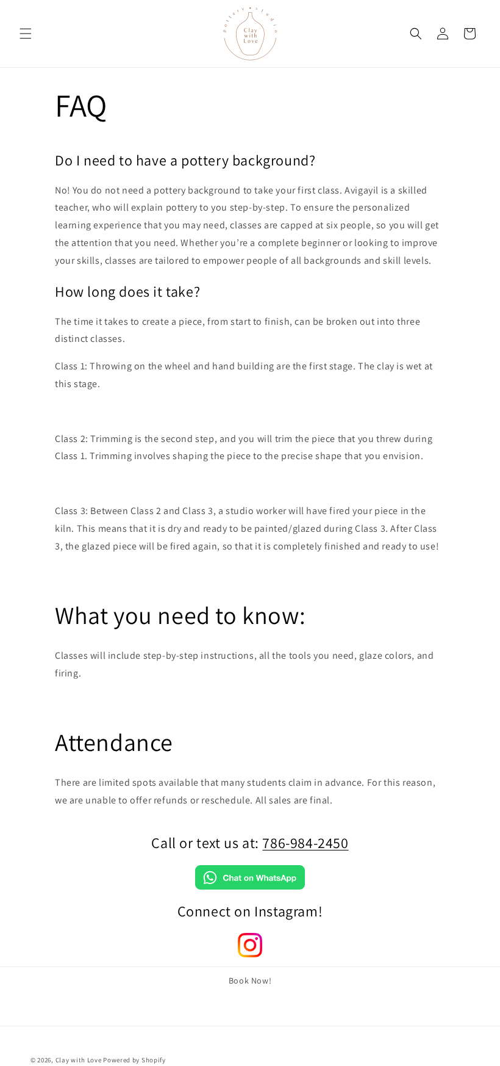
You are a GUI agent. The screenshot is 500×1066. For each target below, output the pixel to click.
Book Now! (250, 980)
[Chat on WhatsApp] (250, 886)
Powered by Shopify (134, 1060)
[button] (25, 33)
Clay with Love (78, 1060)
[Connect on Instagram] (250, 954)
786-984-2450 (305, 842)
